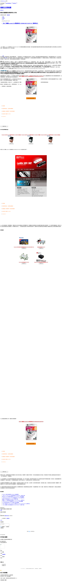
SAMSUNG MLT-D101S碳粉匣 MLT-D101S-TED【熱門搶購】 (12, 501)
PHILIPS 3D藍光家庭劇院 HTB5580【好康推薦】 (10, 494)
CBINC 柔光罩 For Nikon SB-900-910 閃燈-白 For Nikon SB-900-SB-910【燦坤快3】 (16, 503)
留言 (8, 515)
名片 (3, 19)
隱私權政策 (36, 568)
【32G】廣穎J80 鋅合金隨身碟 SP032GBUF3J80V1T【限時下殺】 (13, 504)
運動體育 (3, 554)
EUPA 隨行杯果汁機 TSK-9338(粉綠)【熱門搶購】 (10, 502)
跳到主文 (1, 10)
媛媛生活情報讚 (5, 7)
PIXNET (24, 568)
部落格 (3, 18)
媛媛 (1, 510)
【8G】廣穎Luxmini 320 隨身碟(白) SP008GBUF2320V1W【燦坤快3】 (20, 23)
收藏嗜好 (7, 518)
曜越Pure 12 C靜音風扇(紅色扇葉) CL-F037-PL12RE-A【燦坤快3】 (13, 500)
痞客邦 (6, 515)
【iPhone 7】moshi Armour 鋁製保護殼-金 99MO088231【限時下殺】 (13, 495)
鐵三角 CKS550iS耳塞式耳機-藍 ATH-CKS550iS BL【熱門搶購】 (13, 496)
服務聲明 (40, 568)
